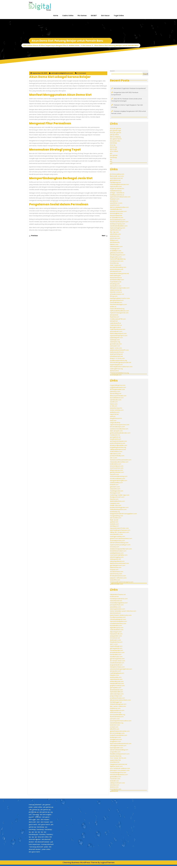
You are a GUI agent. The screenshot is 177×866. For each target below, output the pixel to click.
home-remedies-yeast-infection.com (123, 611)
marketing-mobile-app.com (119, 495)
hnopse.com (114, 569)
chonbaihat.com (115, 286)
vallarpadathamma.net (118, 449)
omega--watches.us (117, 193)
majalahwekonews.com (118, 387)
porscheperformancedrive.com (120, 721)
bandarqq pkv (33, 834)
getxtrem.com (115, 487)
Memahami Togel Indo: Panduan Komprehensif (130, 88)
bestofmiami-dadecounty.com (120, 615)
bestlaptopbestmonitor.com (120, 298)
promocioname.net (116, 269)
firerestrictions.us (116, 278)
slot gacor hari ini (116, 139)
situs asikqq (114, 151)
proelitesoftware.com (117, 698)
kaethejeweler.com (116, 748)
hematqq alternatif (36, 847)
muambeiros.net (115, 282)
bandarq (36, 814)
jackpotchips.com (116, 696)
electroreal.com (115, 613)
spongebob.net (115, 437)
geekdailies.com (115, 777)
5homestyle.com (116, 375)
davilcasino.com (115, 640)
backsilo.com (114, 524)
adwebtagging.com (117, 557)
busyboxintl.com (115, 439)
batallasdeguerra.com (117, 255)
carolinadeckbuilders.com (118, 226)
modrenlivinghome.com (118, 772)
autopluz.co (114, 201)
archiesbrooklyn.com (117, 280)
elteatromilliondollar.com (118, 445)
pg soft (31, 817)
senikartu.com (115, 412)
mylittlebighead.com (117, 673)
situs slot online (43, 837)
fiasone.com (114, 499)
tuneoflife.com (115, 580)
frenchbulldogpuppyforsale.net (120, 362)
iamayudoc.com (115, 671)
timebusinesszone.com (118, 576)
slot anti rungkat (45, 814)
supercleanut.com (116, 679)
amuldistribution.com (117, 652)
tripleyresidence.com (117, 710)
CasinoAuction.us (116, 325)
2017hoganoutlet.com (117, 389)
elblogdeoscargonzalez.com (120, 288)
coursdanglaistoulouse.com (119, 184)
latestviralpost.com (116, 466)
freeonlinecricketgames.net (119, 273)
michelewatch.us (116, 191)
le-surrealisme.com (116, 217)
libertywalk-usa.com (117, 176)
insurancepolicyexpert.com (119, 222)
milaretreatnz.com (116, 246)
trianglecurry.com (116, 739)
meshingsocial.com (116, 491)
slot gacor (45, 817)
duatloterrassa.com (117, 716)
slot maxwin (45, 819)
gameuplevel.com (116, 648)
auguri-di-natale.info (117, 188)
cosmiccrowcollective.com (119, 429)
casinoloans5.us (115, 323)
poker (31, 807)
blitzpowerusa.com (116, 470)
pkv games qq (48, 807)
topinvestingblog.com (117, 228)
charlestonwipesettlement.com (121, 549)
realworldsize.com (116, 451)
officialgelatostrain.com (118, 745)
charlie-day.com (115, 505)
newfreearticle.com (116, 468)
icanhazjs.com (115, 340)
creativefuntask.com (117, 663)
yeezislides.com (115, 607)
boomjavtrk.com (115, 789)
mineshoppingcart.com (118, 619)
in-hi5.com (113, 406)
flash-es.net (114, 520)
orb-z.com (113, 458)
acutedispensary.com (117, 540)
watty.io (112, 416)
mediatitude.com (116, 209)
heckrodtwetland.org (117, 309)
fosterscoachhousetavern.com (120, 460)
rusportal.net (114, 414)
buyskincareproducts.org (118, 360)
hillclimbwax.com (115, 567)
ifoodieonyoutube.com (118, 617)
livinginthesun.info (116, 418)
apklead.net (114, 791)
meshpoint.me (115, 435)
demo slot (113, 149)
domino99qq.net (115, 393)
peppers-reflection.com (118, 578)
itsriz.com (113, 420)
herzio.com (113, 404)
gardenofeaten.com (117, 472)
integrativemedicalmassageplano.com (123, 514)
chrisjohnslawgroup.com (118, 704)
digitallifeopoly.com (116, 628)
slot (38, 819)
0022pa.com (114, 240)
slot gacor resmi (34, 852)
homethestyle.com (116, 650)
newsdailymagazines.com (119, 603)
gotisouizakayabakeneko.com (120, 433)
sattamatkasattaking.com (119, 750)
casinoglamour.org (116, 369)
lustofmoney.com (116, 574)
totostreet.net (115, 638)
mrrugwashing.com (116, 516)
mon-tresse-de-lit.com (118, 758)
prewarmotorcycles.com (118, 211)
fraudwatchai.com (116, 642)
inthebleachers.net (116, 356)
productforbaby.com (117, 456)
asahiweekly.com (116, 677)
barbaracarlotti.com (117, 352)
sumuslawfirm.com (116, 534)
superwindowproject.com (118, 335)
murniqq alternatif (47, 844)
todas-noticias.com (117, 410)
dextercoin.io (114, 371)
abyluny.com (114, 787)
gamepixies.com (115, 688)
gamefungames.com (117, 659)
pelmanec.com (115, 391)
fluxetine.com (114, 317)
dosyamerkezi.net (116, 215)
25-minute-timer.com (117, 661)
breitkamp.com (115, 708)
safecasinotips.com (117, 694)
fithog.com (113, 296)
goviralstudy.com (116, 344)
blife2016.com (114, 729)
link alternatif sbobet (42, 842)
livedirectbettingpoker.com (119, 507)
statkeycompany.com (117, 224)
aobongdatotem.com (117, 609)
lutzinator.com (115, 725)
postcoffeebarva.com (117, 443)
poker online (38, 807)
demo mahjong (115, 137)
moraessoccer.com (116, 261)
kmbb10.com (114, 485)
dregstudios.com (116, 257)
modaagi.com (115, 249)
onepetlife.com (115, 752)
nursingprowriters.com (117, 536)
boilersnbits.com (115, 464)
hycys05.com (114, 474)
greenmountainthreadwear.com (121, 538)
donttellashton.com (117, 398)
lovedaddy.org (115, 511)
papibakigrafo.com (116, 338)
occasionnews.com (116, 571)
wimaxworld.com (115, 271)
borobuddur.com (115, 654)
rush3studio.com (115, 400)
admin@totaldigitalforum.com (62, 73)
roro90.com (114, 402)
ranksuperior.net (115, 559)
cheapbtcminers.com (117, 667)
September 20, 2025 (40, 73)
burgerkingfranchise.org (118, 447)
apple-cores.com (116, 348)
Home (55, 15)
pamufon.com (115, 719)
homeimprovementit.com (119, 599)
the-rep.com (114, 232)
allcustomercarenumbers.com (120, 700)
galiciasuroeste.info (116, 253)
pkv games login (115, 130)
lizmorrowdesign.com (117, 733)
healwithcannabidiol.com (118, 735)
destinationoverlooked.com (119, 563)
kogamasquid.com (116, 364)
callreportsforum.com (117, 783)
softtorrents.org (115, 712)
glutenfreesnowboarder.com (120, 731)
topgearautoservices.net (118, 764)
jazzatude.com (115, 238)
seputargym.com (116, 632)
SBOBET (94, 15)
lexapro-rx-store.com (117, 358)
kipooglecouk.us (115, 327)
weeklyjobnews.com (117, 553)
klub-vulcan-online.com (118, 706)
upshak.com (114, 522)
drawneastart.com (116, 690)
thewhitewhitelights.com (118, 304)
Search (112, 71)
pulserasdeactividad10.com (119, 350)
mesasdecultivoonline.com (119, 462)
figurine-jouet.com (116, 766)
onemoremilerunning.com (118, 476)
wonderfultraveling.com (118, 267)
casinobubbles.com (116, 630)
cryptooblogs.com (116, 646)
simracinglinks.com (116, 213)
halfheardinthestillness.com (119, 311)
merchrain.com (115, 779)
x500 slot (38, 817)
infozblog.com (115, 284)
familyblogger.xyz (116, 702)
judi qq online (114, 135)
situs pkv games (115, 128)
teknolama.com (115, 454)
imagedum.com (115, 741)
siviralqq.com (114, 526)
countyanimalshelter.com (118, 555)
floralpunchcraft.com (117, 497)
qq (111, 159)
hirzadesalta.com (116, 625)
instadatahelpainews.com (119, 774)
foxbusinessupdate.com (118, 509)
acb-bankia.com (115, 518)
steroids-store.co (116, 292)
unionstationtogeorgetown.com (121, 669)
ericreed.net (114, 315)
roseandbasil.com (116, 302)
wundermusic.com (116, 657)
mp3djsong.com (115, 182)
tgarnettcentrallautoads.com (120, 197)
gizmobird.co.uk (115, 180)
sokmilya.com (114, 785)
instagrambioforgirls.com (118, 480)
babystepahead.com (117, 561)
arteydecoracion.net (117, 294)
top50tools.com (115, 230)
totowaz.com (114, 547)
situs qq (112, 145)
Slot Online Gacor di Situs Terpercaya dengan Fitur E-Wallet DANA (51, 45)
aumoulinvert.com (116, 331)
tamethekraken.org (116, 723)
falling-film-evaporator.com (119, 532)
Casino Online (67, 15)
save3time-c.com (116, 203)
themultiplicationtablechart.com (121, 366)
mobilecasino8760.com (118, 319)
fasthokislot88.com (116, 692)
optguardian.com (116, 636)
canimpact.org (115, 342)
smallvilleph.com (115, 251)
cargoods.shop (115, 422)
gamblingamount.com (117, 565)
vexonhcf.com (115, 205)
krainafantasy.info (116, 408)
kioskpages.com (115, 737)
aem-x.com (114, 644)
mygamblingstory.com (117, 385)
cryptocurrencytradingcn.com (120, 545)
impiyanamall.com (116, 634)
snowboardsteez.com (117, 478)
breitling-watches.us (117, 195)
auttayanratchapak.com (118, 441)
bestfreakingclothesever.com (120, 530)
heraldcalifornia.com (117, 683)
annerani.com (114, 236)
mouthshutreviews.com (118, 623)
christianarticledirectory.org (119, 373)
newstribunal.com (116, 601)
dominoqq (113, 147)
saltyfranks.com (115, 234)
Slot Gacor (105, 15)
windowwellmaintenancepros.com (121, 582)
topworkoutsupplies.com (118, 621)
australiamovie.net (116, 178)
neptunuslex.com (116, 186)
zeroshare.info (115, 242)
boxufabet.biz (114, 762)
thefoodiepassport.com (118, 333)
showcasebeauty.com (117, 220)
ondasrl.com (114, 727)
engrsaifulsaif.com (116, 665)
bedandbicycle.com (117, 681)
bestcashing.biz (115, 275)
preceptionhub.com (117, 605)
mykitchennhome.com (117, 329)
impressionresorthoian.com (119, 528)
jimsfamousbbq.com (117, 174)
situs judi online (115, 141)
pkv (111, 153)
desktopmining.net (116, 354)
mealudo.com (114, 503)
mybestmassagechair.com (119, 313)
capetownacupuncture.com (119, 425)
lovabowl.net (114, 596)
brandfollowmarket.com (118, 551)
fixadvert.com (114, 199)
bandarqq (113, 143)
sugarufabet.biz (115, 760)
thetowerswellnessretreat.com (120, 743)
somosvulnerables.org (117, 714)
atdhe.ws (113, 306)
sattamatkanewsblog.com (119, 543)
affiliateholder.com (116, 584)
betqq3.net (114, 321)
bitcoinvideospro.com (117, 427)
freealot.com (114, 675)
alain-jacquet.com (116, 431)
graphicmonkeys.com (117, 685)
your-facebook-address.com (120, 768)
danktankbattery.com (117, 501)
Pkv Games (82, 15)
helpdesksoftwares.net (118, 594)
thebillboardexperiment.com (120, 754)
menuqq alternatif (35, 805)
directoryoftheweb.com (118, 396)
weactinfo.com (115, 489)
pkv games (113, 155)
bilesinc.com (114, 244)
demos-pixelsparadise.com (119, 207)
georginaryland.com (117, 300)
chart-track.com (115, 265)
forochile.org (114, 263)
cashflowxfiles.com (116, 483)
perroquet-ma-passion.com (119, 770)
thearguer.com (115, 493)
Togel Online (119, 15)
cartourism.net (115, 346)
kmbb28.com (114, 781)
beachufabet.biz (115, 756)
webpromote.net (116, 290)
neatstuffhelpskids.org (117, 259)
